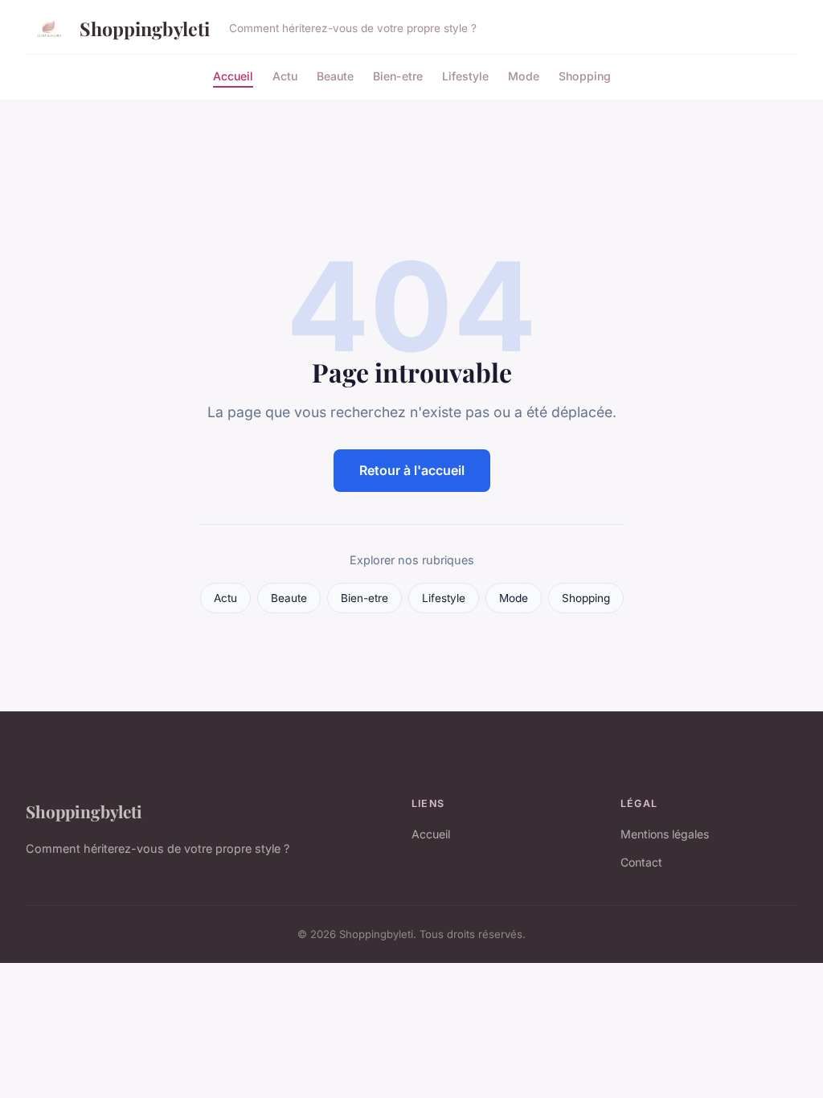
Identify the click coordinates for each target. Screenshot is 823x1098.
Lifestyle (465, 75)
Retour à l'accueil (412, 470)
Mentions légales (664, 834)
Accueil (233, 75)
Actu (284, 75)
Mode (523, 75)
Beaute (335, 75)
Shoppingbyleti (145, 28)
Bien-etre (398, 75)
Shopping (585, 75)
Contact (641, 862)
